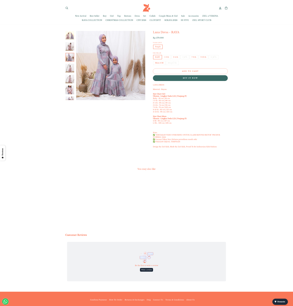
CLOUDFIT (155, 20)
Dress (137, 16)
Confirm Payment (98, 300)
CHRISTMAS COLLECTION (119, 20)
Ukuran (157, 53)
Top (119, 16)
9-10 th (203, 57)
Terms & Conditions (174, 300)
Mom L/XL (172, 63)
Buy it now (190, 78)
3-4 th (175, 57)
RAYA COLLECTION (92, 20)
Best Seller (94, 16)
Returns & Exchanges (134, 300)
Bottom (127, 16)
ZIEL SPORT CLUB (201, 20)
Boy (105, 16)
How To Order (115, 300)
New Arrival (80, 16)
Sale (183, 16)
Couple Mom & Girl (168, 16)
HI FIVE (185, 20)
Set (144, 16)
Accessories (193, 16)
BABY (157, 57)
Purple (158, 47)
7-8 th (194, 57)
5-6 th (184, 57)
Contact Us (158, 300)
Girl (112, 16)
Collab (152, 16)
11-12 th (214, 57)
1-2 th (166, 57)
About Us (190, 300)
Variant (157, 43)
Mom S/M (159, 63)
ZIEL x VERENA (210, 16)
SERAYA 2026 (170, 20)
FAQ (149, 300)
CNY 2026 (141, 20)
